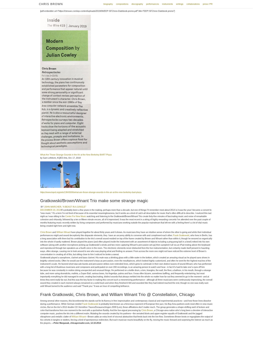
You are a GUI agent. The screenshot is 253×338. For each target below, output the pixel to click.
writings (179, 4)
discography (137, 4)
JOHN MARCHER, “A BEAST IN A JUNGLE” (65, 207)
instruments (167, 4)
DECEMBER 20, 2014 (50, 210)
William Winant (63, 232)
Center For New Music (75, 216)
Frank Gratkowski (181, 235)
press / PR (208, 4)
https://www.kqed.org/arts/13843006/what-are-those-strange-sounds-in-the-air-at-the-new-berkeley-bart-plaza (90, 192)
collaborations (193, 4)
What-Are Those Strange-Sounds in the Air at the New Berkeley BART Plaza (76, 155)
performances (152, 4)
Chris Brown (51, 4)
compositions (122, 4)
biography (108, 4)
